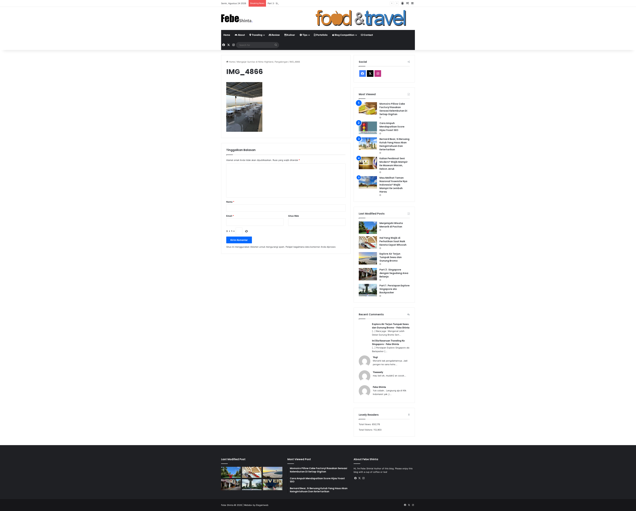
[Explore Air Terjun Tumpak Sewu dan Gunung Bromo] (368, 258)
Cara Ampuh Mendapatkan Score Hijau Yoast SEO (391, 127)
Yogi (375, 357)
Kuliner (290, 34)
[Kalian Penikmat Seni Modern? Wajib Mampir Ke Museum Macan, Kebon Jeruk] (368, 163)
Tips (304, 34)
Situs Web (293, 216)
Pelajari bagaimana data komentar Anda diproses (311, 246)
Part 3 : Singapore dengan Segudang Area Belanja (293, 3)
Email (230, 216)
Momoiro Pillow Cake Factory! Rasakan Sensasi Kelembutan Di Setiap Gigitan (393, 109)
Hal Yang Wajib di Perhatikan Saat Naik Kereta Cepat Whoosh (392, 241)
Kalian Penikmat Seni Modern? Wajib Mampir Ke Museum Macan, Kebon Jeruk (393, 163)
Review (275, 34)
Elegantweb (262, 505)
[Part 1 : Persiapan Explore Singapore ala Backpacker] (368, 290)
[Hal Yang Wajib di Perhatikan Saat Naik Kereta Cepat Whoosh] (368, 242)
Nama (230, 201)
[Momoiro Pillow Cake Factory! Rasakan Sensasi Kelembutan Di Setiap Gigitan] (368, 108)
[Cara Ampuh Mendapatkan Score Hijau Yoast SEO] (368, 128)
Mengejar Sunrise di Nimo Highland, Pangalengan (262, 61)
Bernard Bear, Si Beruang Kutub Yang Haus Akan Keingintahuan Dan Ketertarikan (394, 144)
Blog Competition (344, 34)
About (241, 34)
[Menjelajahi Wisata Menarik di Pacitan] (368, 227)
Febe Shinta (379, 387)
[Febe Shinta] (237, 18)
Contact (368, 34)
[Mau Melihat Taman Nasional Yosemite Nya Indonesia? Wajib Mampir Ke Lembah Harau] (368, 182)
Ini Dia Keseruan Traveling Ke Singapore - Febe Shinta (388, 342)
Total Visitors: (366, 429)
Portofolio (322, 34)
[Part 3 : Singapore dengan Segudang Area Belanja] (368, 274)
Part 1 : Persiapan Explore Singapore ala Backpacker (394, 289)
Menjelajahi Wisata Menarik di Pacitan (391, 224)
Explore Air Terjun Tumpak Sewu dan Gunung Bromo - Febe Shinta (390, 326)
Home (226, 34)
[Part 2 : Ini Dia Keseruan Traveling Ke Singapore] (272, 484)
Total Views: (365, 424)
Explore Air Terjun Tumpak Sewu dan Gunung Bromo (390, 257)
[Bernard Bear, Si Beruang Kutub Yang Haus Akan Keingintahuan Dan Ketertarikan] (368, 143)
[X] (360, 478)
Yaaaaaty (378, 372)
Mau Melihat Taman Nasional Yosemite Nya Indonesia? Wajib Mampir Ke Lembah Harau (393, 184)
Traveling (256, 34)
